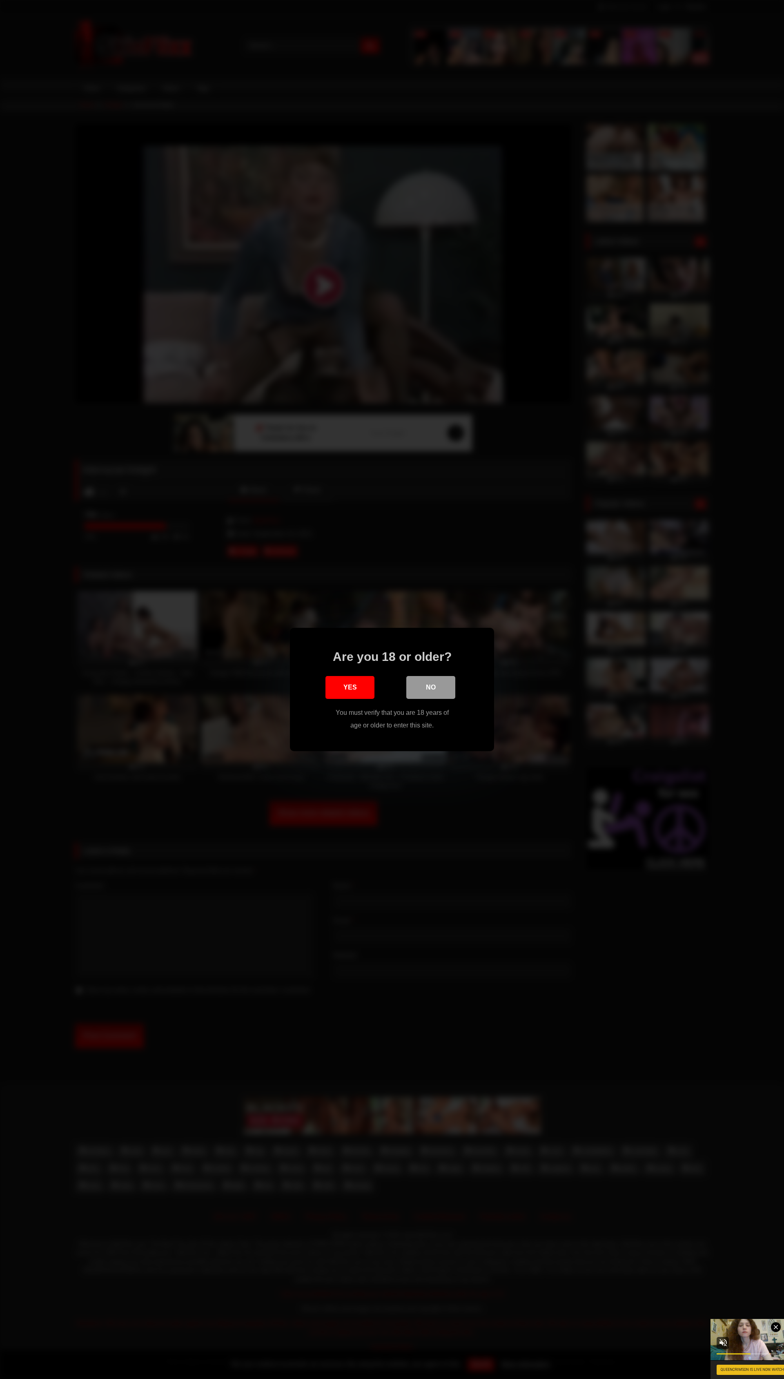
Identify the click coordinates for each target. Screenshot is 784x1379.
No (431, 687)
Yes (350, 687)
